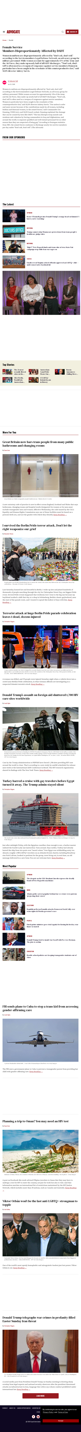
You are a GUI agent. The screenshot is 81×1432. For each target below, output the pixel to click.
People (29, 921)
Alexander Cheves (8, 534)
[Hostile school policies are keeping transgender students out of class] (14, 954)
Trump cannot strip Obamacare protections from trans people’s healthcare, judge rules (52, 233)
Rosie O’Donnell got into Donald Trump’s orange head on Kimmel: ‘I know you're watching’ (53, 217)
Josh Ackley (7, 1209)
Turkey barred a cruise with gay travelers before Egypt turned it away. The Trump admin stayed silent (38, 783)
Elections (30, 905)
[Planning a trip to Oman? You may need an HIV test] (40, 1151)
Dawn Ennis (7, 450)
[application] (41, 293)
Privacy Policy (48, 1412)
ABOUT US (12, 1408)
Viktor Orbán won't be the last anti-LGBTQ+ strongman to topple (40, 1203)
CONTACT (5, 1408)
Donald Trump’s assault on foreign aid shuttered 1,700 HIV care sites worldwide (40, 697)
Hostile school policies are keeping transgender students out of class (51, 956)
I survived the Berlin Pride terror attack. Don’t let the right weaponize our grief (37, 527)
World (11, 40)
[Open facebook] (33, 1416)
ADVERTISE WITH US (38, 1408)
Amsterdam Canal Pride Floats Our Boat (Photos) (45, 373)
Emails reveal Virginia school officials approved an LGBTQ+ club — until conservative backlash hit (53, 263)
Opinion (29, 213)
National (30, 228)
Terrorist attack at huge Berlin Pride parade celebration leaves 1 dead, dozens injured (39, 615)
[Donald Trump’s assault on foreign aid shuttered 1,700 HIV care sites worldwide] (40, 728)
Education (30, 951)
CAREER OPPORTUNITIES (24, 1408)
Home (5, 40)
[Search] (62, 32)
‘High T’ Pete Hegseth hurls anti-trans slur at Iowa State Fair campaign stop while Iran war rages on (50, 248)
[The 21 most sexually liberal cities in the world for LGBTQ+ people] (7, 372)
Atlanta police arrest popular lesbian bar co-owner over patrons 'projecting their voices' (52, 895)
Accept (60, 1421)
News (28, 890)
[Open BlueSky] (38, 1416)
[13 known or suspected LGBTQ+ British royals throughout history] (33, 380)
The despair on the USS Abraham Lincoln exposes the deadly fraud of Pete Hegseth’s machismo (50, 879)
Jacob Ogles (7, 703)
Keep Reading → (60, 514)
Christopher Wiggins (9, 621)
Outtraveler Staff (14, 81)
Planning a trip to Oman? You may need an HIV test (36, 1121)
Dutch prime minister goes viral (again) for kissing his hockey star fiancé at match (52, 925)
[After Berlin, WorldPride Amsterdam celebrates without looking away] (7, 380)
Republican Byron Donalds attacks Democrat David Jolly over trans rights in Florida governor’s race (51, 910)
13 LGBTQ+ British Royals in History (45, 380)
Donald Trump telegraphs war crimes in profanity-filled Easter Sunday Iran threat (39, 1319)
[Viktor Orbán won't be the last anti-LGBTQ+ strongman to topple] (40, 1235)
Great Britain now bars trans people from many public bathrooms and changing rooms (38, 444)
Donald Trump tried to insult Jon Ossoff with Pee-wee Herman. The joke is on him (51, 941)
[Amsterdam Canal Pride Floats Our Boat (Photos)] (33, 372)
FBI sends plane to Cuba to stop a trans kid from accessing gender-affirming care (40, 1008)
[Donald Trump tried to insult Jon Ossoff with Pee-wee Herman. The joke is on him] (14, 939)
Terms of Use (63, 1412)
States (29, 259)
